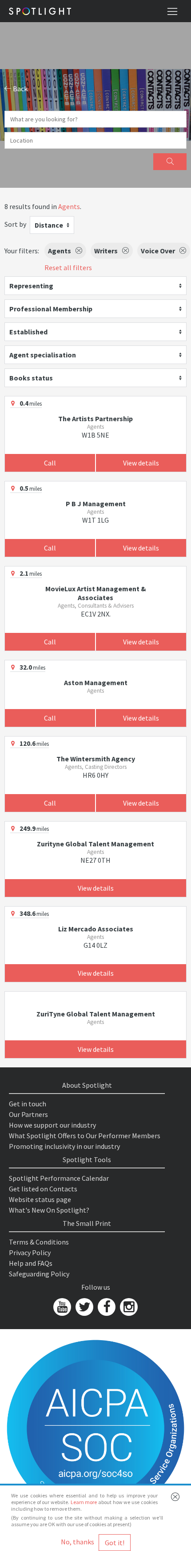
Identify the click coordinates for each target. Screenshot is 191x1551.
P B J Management (96, 503)
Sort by (15, 224)
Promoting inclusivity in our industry (64, 1146)
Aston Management (95, 682)
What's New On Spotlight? (49, 1210)
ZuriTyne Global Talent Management (95, 1013)
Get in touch (27, 1103)
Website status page (40, 1199)
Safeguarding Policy (39, 1273)
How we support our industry (52, 1125)
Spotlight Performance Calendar (59, 1178)
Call (50, 462)
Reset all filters (68, 267)
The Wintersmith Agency (95, 758)
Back (20, 88)
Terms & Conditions (39, 1241)
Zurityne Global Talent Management (95, 843)
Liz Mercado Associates (95, 928)
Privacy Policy (30, 1252)
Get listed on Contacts (43, 1188)
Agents (69, 206)
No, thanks (77, 1541)
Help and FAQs (30, 1263)
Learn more (84, 1502)
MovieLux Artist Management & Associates (95, 593)
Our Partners (28, 1114)
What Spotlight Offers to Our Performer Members (84, 1135)
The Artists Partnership (95, 418)
